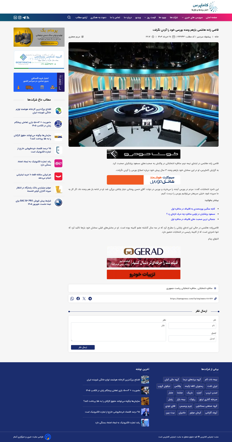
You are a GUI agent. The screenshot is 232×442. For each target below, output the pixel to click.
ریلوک (192, 399)
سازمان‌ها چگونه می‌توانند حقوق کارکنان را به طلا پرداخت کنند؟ (32, 137)
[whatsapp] (72, 299)
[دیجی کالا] (58, 176)
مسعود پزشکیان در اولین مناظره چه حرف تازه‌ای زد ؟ (190, 214)
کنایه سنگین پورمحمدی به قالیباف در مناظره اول (193, 209)
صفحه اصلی (211, 17)
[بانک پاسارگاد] (58, 189)
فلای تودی (170, 406)
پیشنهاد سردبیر (204, 36)
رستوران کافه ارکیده (194, 386)
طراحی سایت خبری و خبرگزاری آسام (28, 437)
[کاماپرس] (204, 7)
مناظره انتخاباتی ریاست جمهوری (181, 288)
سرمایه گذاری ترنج (208, 399)
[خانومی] (58, 163)
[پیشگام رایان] (58, 124)
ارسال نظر (83, 347)
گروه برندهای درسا (192, 379)
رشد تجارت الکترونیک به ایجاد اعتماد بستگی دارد (34, 163)
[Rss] (28, 17)
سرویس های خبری (194, 17)
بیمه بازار (181, 399)
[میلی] (58, 137)
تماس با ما (115, 17)
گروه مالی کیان (172, 379)
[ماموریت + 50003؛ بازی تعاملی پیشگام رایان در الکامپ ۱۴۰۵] (145, 390)
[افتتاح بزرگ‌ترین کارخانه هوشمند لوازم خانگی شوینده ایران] (145, 380)
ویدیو (138, 17)
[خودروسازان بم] (58, 202)
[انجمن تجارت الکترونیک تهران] (58, 150)
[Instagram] (20, 17)
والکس (177, 386)
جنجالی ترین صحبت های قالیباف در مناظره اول (193, 219)
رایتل (170, 399)
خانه (217, 36)
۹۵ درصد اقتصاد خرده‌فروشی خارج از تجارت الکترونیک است (34, 150)
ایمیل (213, 333)
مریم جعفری (74, 36)
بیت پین (170, 413)
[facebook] (78, 299)
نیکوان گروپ (164, 386)
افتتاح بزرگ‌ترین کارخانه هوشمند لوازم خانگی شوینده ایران (33, 111)
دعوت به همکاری (98, 17)
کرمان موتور (195, 413)
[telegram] (90, 299)
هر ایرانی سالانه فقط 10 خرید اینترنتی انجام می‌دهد (33, 176)
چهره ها (163, 17)
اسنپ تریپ (211, 393)
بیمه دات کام (211, 379)
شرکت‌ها (174, 17)
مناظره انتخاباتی (204, 288)
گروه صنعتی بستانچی (206, 406)
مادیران (182, 413)
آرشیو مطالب (81, 17)
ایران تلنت (212, 386)
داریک (190, 393)
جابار (171, 393)
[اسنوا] (58, 111)
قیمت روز (151, 17)
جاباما (180, 393)
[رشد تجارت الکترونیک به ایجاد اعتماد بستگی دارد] (145, 423)
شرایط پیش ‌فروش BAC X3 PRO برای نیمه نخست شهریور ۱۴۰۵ (33, 202)
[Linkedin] (15, 17)
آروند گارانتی (211, 413)
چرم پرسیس (185, 406)
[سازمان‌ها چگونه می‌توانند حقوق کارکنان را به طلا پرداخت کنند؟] (145, 401)
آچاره (199, 393)
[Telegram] (24, 17)
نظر (164, 320)
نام (215, 320)
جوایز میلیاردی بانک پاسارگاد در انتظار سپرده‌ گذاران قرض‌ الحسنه (33, 189)
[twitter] (84, 299)
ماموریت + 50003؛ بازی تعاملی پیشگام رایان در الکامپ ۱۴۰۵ (32, 124)
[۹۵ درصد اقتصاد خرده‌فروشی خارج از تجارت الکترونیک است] (145, 412)
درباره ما (128, 17)
